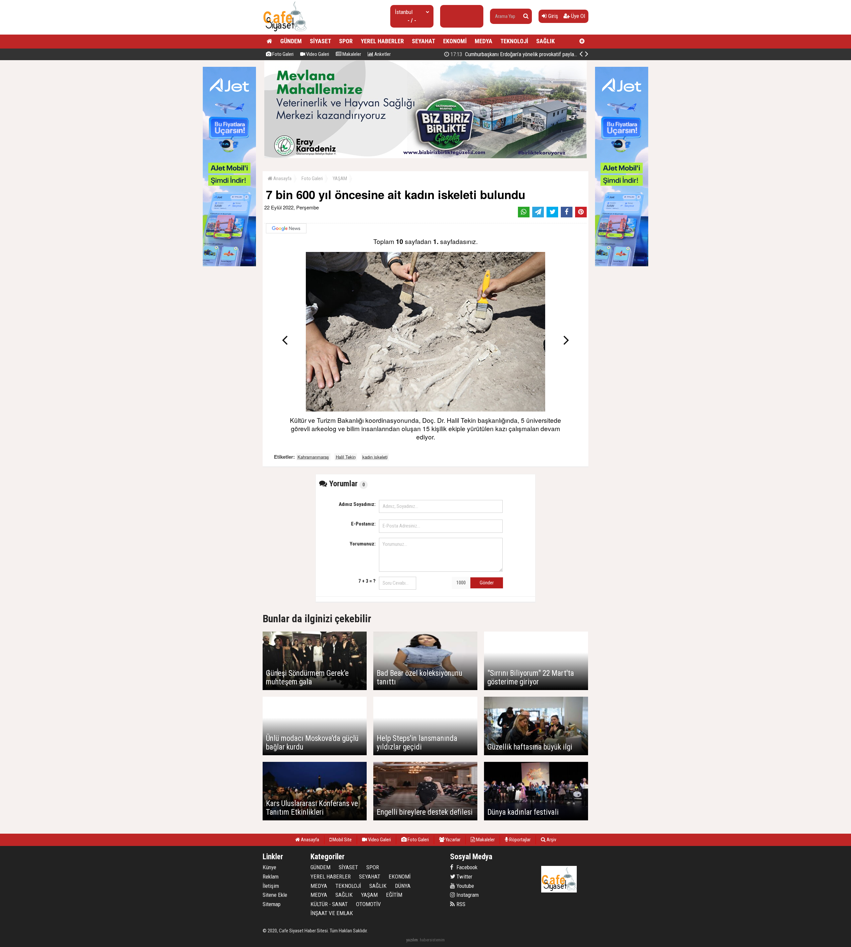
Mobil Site (341, 840)
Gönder (487, 583)
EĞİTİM (394, 894)
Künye (269, 867)
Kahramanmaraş (313, 457)
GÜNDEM (291, 41)
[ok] (526, 16)
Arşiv (551, 840)
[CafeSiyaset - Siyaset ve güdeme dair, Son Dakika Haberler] (285, 31)
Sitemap (272, 904)
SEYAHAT (423, 41)
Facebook (466, 867)
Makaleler (351, 54)
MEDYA (483, 41)
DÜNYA (403, 886)
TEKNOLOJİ (514, 41)
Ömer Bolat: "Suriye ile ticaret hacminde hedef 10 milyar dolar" (525, 54)
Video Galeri (317, 54)
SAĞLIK (545, 41)
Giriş (552, 16)
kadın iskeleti (375, 457)
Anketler (382, 54)
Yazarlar (452, 840)
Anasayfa (282, 178)
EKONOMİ (455, 41)
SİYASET (320, 41)
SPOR (346, 41)
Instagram (467, 894)
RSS (460, 904)
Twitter (463, 876)
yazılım (412, 939)
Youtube (464, 886)
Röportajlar (519, 840)
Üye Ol (577, 16)
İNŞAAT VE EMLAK (331, 913)
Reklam (271, 876)
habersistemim (432, 939)
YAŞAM (340, 178)
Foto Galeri (282, 54)
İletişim (271, 886)
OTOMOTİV (368, 904)
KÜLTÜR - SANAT (329, 904)
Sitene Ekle (275, 894)
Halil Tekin (346, 457)
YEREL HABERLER (382, 41)
